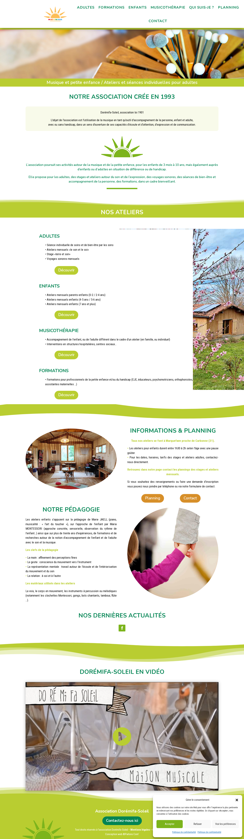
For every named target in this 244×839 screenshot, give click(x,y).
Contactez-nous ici (122, 820)
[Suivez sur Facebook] (122, 628)
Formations (111, 7)
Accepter (169, 824)
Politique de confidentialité (184, 832)
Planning (228, 7)
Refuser (198, 824)
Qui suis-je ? (201, 7)
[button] (237, 800)
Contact (158, 21)
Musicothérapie (168, 7)
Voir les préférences (225, 824)
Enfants (137, 7)
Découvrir (66, 270)
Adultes (85, 7)
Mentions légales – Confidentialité (149, 829)
